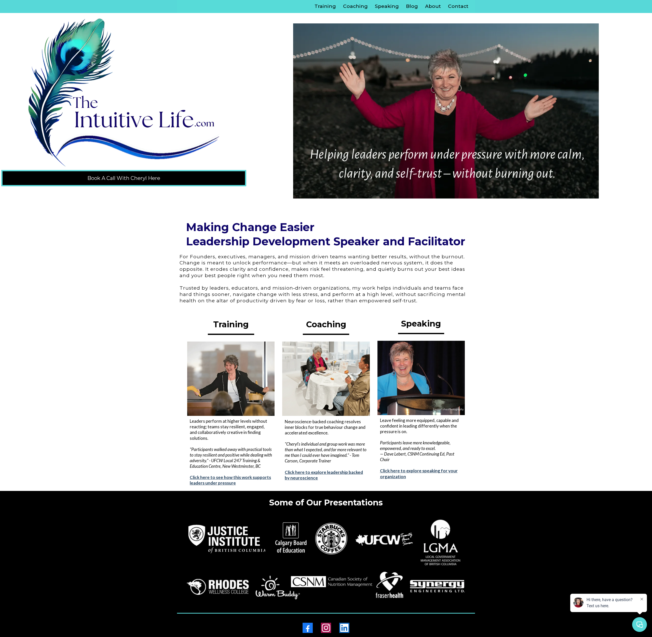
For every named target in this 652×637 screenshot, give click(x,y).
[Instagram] (326, 628)
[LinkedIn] (344, 628)
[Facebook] (307, 628)
